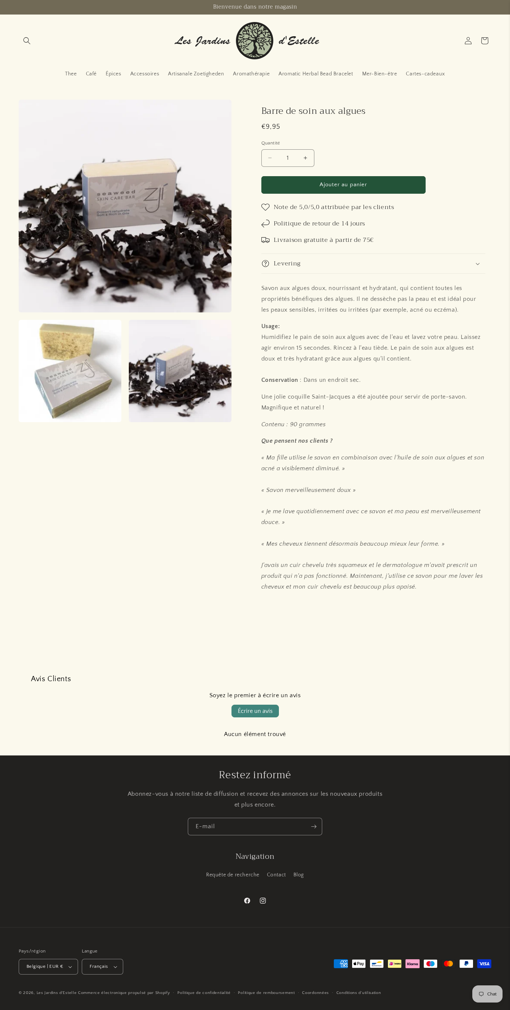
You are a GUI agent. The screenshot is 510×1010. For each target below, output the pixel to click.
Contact (276, 875)
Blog (298, 875)
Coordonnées (315, 993)
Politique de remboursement (266, 993)
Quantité (270, 143)
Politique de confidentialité (204, 993)
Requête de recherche (232, 875)
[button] (27, 40)
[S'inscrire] (313, 826)
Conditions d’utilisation (358, 993)
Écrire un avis (255, 711)
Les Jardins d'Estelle (57, 993)
